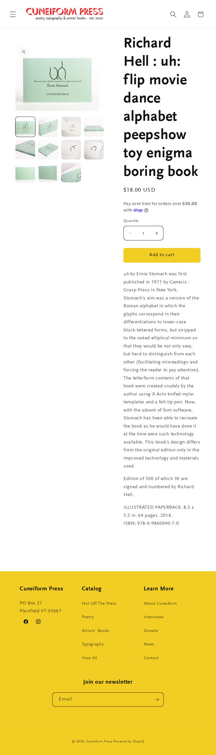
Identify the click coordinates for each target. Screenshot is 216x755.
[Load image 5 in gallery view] (25, 150)
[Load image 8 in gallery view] (94, 150)
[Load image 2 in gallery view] (48, 127)
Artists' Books (95, 631)
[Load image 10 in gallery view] (48, 172)
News (149, 644)
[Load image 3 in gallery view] (71, 127)
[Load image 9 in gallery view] (25, 172)
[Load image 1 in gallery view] (25, 127)
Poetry (88, 617)
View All (90, 658)
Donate (151, 631)
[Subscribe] (156, 699)
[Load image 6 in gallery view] (48, 150)
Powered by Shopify (128, 741)
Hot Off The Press (99, 604)
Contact (151, 658)
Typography (93, 644)
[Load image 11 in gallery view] (71, 172)
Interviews (154, 617)
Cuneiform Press (99, 741)
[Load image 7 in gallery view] (71, 150)
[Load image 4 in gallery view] (94, 127)
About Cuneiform (160, 604)
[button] (13, 14)
